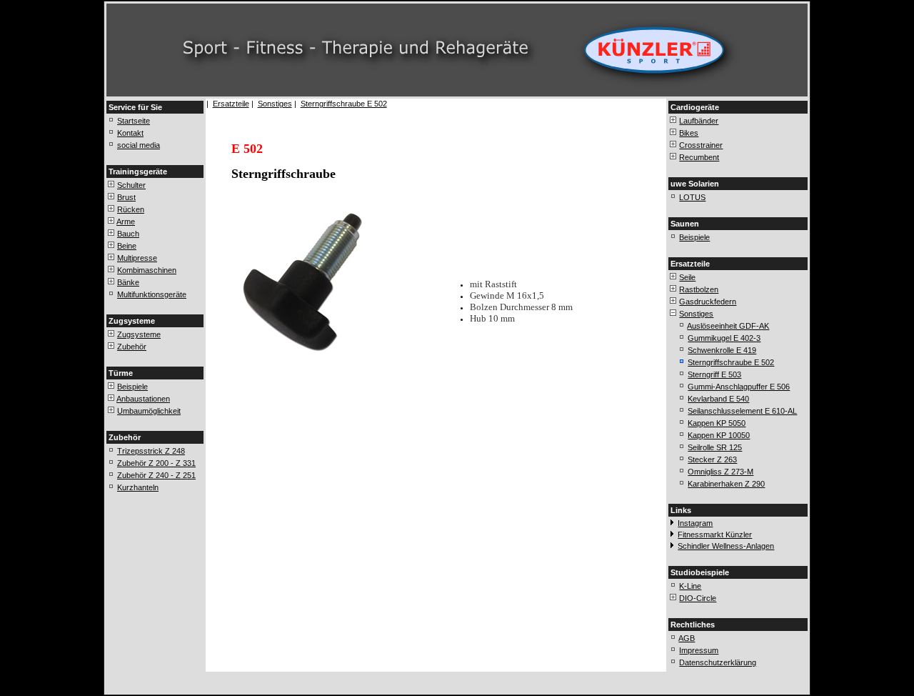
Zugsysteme (139, 334)
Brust (126, 197)
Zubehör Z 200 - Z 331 (156, 463)
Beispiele (132, 386)
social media (138, 145)
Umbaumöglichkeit (149, 411)
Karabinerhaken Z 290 (726, 483)
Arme (125, 221)
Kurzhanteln (138, 487)
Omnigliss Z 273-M (720, 471)
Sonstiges (275, 103)
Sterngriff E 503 (714, 374)
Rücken (130, 209)
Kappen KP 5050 (716, 423)
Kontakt (130, 133)
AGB (686, 638)
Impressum (698, 650)
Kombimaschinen (146, 270)
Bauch (128, 233)
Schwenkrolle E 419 (722, 350)
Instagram (695, 523)
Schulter (131, 185)
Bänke (128, 282)
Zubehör (131, 346)
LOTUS (692, 197)
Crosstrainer (701, 145)
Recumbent (699, 157)
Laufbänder (698, 120)
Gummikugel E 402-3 (724, 338)
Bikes (688, 133)
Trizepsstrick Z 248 (151, 451)
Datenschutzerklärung (717, 662)
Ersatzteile (231, 103)
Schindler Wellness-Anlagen (726, 546)
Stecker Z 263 (712, 459)
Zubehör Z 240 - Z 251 (156, 475)
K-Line (690, 586)
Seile (687, 277)
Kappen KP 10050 (719, 435)
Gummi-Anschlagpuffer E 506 (739, 386)
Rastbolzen (698, 289)
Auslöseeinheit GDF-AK (728, 326)
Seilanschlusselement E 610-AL (742, 411)
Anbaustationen (143, 398)
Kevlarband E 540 (718, 398)
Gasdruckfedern (707, 301)
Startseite (133, 120)
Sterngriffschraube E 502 (344, 103)
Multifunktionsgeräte (151, 294)
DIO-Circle (697, 598)
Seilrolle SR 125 (715, 447)
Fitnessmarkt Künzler (715, 534)
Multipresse (137, 258)
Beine (126, 246)
